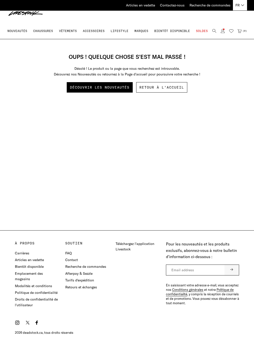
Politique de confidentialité (36, 292)
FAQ (68, 253)
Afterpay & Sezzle (79, 273)
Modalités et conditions (33, 286)
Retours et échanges (81, 287)
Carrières (22, 253)
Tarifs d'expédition (79, 280)
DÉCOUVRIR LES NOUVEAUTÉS (99, 87)
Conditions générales (187, 290)
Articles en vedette (140, 5)
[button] (43, 31)
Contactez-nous (172, 5)
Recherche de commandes (210, 5)
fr (237, 5)
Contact (71, 260)
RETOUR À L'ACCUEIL (161, 87)
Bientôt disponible (29, 266)
